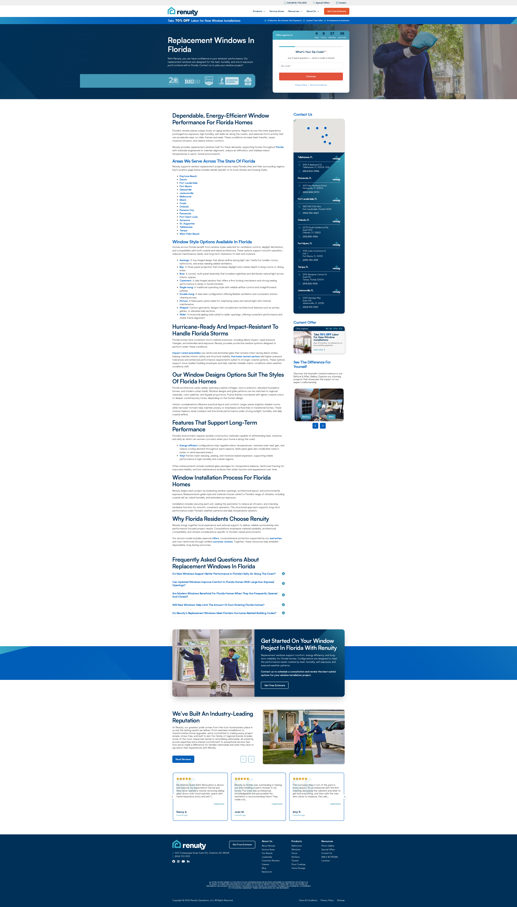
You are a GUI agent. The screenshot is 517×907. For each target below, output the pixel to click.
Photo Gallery (327, 845)
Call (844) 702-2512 (297, 2)
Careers (342, 2)
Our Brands (267, 853)
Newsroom (267, 871)
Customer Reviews (271, 860)
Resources (293, 11)
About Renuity (268, 845)
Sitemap (341, 900)
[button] (317, 128)
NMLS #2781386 (329, 857)
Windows (295, 849)
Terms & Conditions (318, 85)
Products (257, 11)
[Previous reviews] (243, 759)
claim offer (318, 350)
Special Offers (323, 2)
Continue (311, 76)
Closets (295, 860)
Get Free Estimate (336, 11)
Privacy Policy (301, 85)
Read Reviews (183, 759)
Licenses (325, 860)
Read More (221, 803)
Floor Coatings (298, 864)
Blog (264, 868)
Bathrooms (296, 845)
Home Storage (298, 868)
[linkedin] (188, 861)
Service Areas (277, 11)
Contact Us (326, 853)
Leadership (267, 857)
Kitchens (295, 857)
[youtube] (183, 861)
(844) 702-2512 (182, 856)
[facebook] (173, 861)
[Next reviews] (251, 759)
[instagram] (178, 861)
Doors (294, 853)
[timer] (311, 35)
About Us (311, 11)
